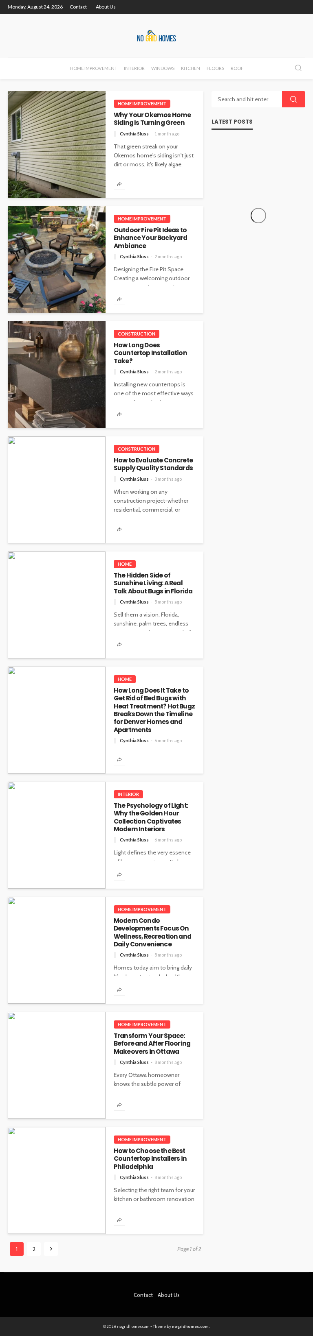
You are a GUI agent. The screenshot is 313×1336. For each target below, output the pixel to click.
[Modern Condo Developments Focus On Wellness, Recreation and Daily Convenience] (57, 950)
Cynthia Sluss (134, 133)
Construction (136, 333)
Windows (162, 68)
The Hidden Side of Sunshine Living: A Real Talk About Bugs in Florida (153, 583)
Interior (134, 68)
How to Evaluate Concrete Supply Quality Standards (153, 464)
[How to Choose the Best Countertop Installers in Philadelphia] (57, 1180)
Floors (215, 68)
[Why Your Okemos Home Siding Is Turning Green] (57, 144)
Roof (237, 68)
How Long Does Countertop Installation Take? (150, 353)
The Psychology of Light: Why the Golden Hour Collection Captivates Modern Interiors (151, 817)
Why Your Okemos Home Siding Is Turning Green (152, 119)
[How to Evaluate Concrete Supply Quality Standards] (57, 489)
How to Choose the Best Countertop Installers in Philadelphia (150, 1158)
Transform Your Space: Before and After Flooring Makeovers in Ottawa (152, 1043)
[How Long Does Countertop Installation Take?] (57, 374)
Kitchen (190, 68)
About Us (106, 7)
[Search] (298, 68)
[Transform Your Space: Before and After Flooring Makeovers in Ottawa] (57, 1065)
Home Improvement (93, 68)
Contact (78, 7)
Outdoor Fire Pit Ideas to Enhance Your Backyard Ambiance (150, 238)
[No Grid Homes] (156, 35)
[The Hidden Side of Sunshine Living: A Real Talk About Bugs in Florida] (57, 604)
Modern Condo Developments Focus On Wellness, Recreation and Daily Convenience (152, 932)
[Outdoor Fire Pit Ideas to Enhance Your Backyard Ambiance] (57, 259)
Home (125, 564)
